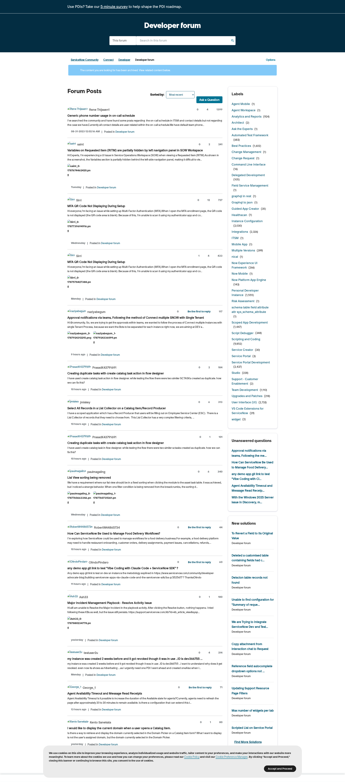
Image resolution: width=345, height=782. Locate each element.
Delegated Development (248, 175)
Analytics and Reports (246, 116)
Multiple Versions (243, 250)
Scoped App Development (250, 322)
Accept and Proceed (280, 768)
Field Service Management (250, 185)
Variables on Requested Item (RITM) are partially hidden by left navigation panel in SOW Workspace (135, 150)
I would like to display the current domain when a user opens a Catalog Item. (119, 728)
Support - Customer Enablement (245, 381)
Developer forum (124, 131)
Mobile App (239, 244)
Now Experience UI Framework (244, 265)
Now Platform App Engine (249, 280)
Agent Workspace (244, 110)
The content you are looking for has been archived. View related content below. (125, 70)
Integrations (240, 231)
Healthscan (239, 215)
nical (235, 256)
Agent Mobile (241, 104)
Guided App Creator (245, 208)
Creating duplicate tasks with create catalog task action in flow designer (115, 373)
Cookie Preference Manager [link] (232, 756)
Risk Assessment (243, 301)
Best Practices (241, 146)
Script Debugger (243, 333)
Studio (236, 373)
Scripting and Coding (246, 339)
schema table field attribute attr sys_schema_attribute (250, 310)
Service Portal (241, 356)
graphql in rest (241, 196)
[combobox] (186, 40)
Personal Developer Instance (245, 293)
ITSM (235, 238)
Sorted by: (157, 94)
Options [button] (270, 59)
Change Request (243, 158)
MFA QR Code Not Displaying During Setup (96, 206)
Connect (108, 59)
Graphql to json (242, 202)
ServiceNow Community (84, 59)
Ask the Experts (242, 129)
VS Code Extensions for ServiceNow (248, 411)
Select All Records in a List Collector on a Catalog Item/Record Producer (116, 408)
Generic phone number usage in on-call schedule (101, 115)
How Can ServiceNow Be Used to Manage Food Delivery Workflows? (113, 533)
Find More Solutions (248, 742)
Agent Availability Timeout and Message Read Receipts (104, 693)
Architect (238, 122)
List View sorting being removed (89, 477)
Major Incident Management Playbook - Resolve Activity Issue (109, 603)
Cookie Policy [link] (191, 756)
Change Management (246, 152)
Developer (124, 59)
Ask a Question (209, 100)
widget (236, 419)
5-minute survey (114, 6)
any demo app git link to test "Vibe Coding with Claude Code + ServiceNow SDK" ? (122, 568)
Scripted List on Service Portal (252, 728)
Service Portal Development (251, 362)
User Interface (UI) (244, 402)
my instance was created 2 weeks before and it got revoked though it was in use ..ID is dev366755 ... (135, 659)
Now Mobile (240, 273)
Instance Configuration (247, 221)
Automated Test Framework (250, 135)
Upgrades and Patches (247, 396)
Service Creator (242, 350)
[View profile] (77, 109)
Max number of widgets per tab (253, 710)
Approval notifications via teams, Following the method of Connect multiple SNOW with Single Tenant (135, 317)
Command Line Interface (249, 164)
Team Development (245, 390)
